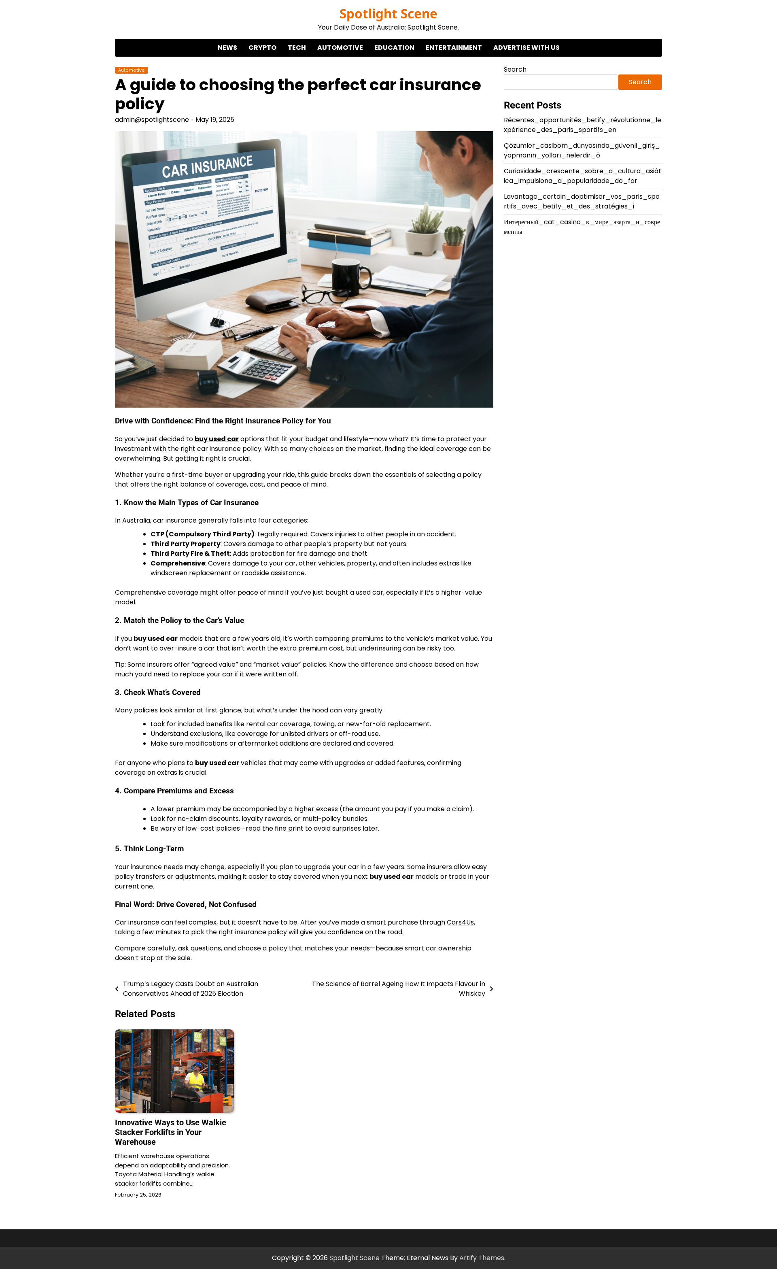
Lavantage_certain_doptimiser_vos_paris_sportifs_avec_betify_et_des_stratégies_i (582, 201)
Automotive (340, 47)
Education (394, 47)
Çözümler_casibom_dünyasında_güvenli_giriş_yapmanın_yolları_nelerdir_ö (582, 150)
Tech (297, 47)
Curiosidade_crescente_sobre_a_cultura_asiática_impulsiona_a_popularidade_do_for (582, 175)
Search (515, 69)
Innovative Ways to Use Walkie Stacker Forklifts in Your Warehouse (170, 1132)
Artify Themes (481, 1258)
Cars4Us (460, 922)
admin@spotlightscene (152, 119)
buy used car (217, 439)
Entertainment (454, 47)
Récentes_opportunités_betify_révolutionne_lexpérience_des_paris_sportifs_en (582, 124)
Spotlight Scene (388, 13)
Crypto (262, 47)
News (227, 47)
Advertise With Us (526, 47)
